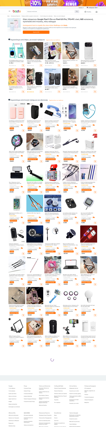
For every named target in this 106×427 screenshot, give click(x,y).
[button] (9, 11)
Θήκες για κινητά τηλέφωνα (59, 16)
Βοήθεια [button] (81, 7)
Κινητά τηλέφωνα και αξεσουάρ (46, 16)
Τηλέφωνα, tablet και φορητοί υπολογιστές (30, 16)
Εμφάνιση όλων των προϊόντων (53, 40)
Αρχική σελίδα (36, 32)
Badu (8, 16)
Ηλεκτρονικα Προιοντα (15, 16)
